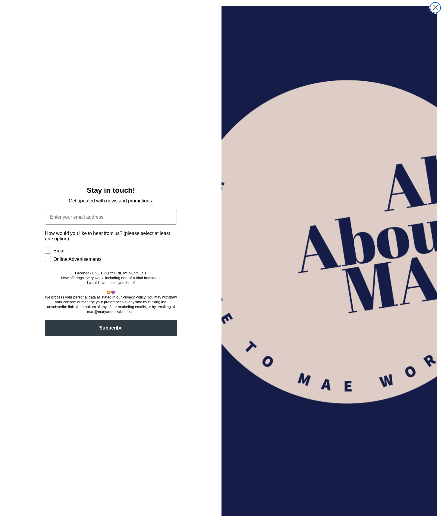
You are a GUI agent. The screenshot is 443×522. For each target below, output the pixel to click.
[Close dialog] (435, 7)
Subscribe (111, 327)
